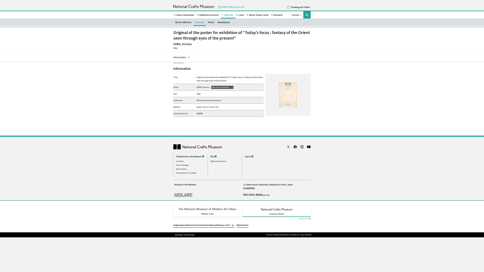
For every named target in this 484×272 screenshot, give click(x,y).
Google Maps (249, 188)
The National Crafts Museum (188, 156)
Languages (295, 15)
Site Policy (179, 235)
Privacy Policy (189, 235)
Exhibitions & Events (209, 14)
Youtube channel (309, 146)
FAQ (212, 156)
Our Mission (180, 161)
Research (278, 14)
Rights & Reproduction (218, 161)
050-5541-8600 (252, 194)
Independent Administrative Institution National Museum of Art (201, 225)
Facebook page (295, 146)
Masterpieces (224, 22)
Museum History (181, 169)
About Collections (183, 22)
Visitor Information (185, 14)
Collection (228, 14)
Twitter (288, 146)
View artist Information (220, 87)
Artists (211, 22)
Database (199, 22)
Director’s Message (182, 165)
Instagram (302, 146)
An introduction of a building (186, 173)
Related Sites (242, 225)
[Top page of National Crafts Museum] (193, 6)
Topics (248, 156)
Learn (241, 14)
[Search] (307, 15)
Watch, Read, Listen (259, 14)
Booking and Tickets (301, 7)
